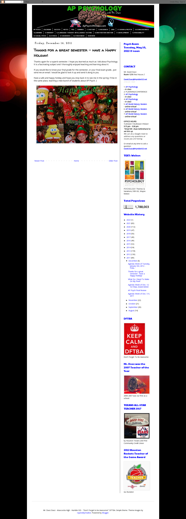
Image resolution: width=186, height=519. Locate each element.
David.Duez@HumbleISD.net (135, 79)
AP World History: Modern (136, 104)
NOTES (65, 29)
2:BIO (112, 29)
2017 (129, 237)
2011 (129, 258)
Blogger (105, 513)
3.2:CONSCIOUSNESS (142, 29)
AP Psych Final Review (137, 290)
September (133, 307)
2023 (129, 220)
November (133, 300)
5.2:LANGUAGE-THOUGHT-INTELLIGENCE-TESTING (74, 32)
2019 (129, 230)
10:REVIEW (91, 36)
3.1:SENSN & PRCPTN (124, 29)
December (133, 261)
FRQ (72, 29)
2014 (129, 247)
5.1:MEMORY (49, 32)
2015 (129, 244)
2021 (129, 223)
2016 (129, 240)
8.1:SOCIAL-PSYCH (40, 36)
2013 (129, 251)
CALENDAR (47, 29)
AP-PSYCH (37, 29)
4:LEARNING (38, 32)
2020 (129, 227)
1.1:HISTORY (91, 29)
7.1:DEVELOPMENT (122, 32)
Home (76, 161)
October (132, 303)
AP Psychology (132, 87)
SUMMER (80, 29)
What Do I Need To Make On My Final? (138, 280)
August (132, 310)
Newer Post (39, 161)
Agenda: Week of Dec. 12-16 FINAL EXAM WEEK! (138, 286)
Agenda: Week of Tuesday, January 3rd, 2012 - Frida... (139, 266)
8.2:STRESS (53, 36)
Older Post (113, 161)
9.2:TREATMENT (79, 36)
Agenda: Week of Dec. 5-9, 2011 (139, 295)
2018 (129, 233)
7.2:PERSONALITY (138, 32)
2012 (129, 254)
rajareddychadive (84, 513)
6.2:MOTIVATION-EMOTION (104, 32)
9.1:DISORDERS (65, 36)
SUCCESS (57, 29)
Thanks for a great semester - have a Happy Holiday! (136, 273)
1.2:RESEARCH (103, 29)
